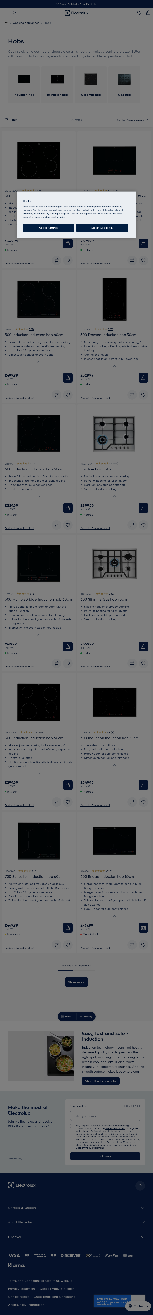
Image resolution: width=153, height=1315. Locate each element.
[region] (76, 214)
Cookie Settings (48, 227)
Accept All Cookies (102, 227)
